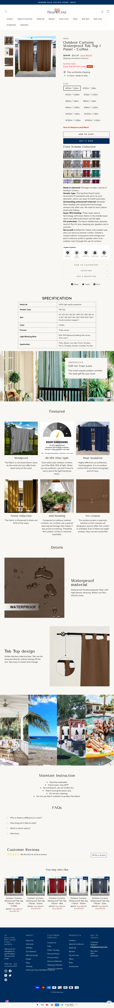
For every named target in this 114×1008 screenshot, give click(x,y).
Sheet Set (72, 948)
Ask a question (86, 276)
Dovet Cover (74, 955)
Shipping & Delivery (55, 965)
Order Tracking (53, 950)
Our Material (31, 951)
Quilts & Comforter (76, 944)
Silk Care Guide (32, 955)
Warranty (30, 944)
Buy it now (86, 141)
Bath (71, 963)
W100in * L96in (91, 114)
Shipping (66, 58)
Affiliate (29, 948)
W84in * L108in (72, 107)
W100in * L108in (73, 120)
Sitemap (29, 966)
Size (65, 84)
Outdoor (72, 940)
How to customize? (86, 265)
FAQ (49, 946)
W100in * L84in (72, 114)
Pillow (71, 959)
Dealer (28, 959)
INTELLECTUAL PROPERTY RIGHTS (40, 970)
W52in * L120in (91, 94)
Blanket (72, 951)
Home (65, 38)
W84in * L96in (89, 101)
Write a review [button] (99, 855)
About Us (29, 940)
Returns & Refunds (54, 961)
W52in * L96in (89, 88)
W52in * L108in (72, 94)
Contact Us (51, 943)
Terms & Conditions (54, 969)
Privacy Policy (53, 957)
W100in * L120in (92, 120)
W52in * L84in (72, 88)
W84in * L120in (91, 107)
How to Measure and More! (76, 127)
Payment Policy (53, 954)
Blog (28, 963)
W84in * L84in (72, 101)
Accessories (73, 966)
